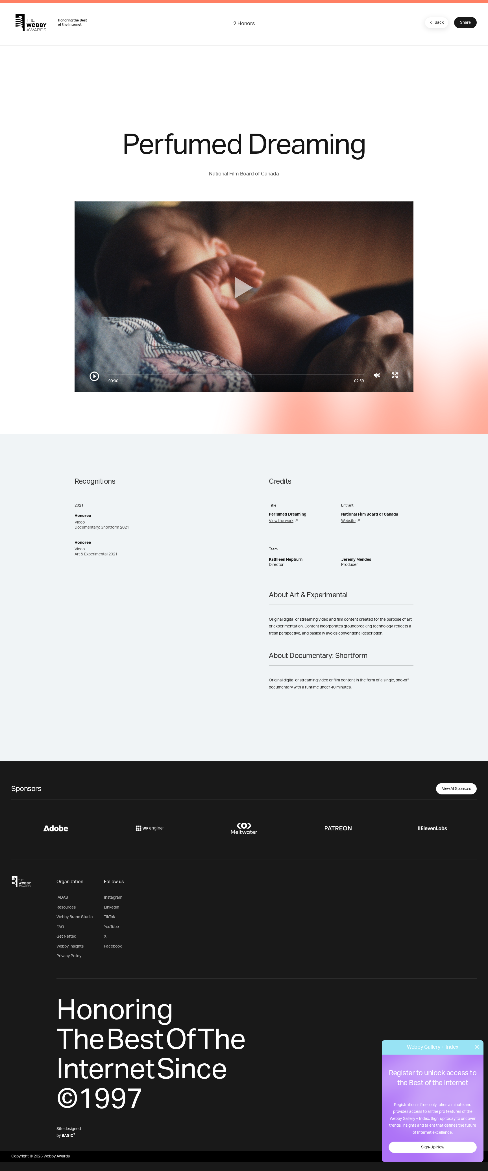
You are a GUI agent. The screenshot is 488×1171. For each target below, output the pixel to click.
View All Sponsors (456, 789)
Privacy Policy (68, 956)
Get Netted (66, 936)
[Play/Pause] (94, 376)
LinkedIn (111, 907)
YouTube (111, 927)
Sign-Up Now (432, 1147)
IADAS (62, 898)
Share (465, 23)
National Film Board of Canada (244, 174)
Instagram (113, 898)
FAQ (60, 927)
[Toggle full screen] (394, 375)
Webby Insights (70, 946)
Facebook (113, 946)
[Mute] (377, 375)
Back (439, 23)
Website (348, 521)
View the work (281, 521)
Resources (66, 907)
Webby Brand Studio (74, 917)
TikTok (109, 917)
